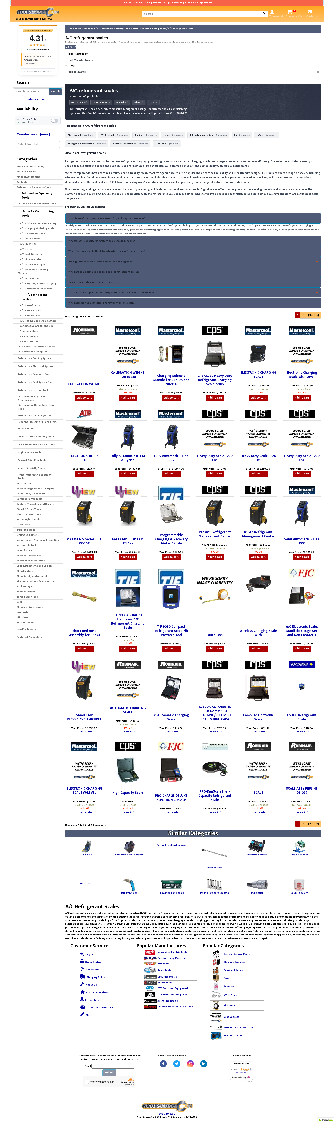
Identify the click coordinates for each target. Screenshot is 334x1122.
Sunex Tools (164, 982)
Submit (109, 1072)
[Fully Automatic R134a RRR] (171, 437)
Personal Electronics (29, 555)
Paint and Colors (233, 970)
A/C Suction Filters (30, 315)
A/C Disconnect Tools (31, 233)
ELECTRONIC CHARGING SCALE (258, 375)
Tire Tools (229, 1005)
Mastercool (79, 102)
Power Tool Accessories (31, 560)
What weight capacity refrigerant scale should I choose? (101, 241)
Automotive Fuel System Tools (35, 382)
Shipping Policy (95, 977)
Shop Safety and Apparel (32, 576)
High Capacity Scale (128, 793)
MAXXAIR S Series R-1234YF (128, 541)
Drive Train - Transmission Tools (36, 444)
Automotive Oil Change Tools (35, 415)
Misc (19, 602)
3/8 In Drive (230, 995)
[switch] (38, 120)
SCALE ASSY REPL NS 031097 (302, 791)
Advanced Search (37, 99)
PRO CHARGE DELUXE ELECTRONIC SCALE (171, 798)
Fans (226, 978)
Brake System (25, 428)
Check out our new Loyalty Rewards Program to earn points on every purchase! (167, 3)
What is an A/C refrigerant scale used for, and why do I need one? (106, 218)
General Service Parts (237, 954)
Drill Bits (87, 854)
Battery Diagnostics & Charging (35, 488)
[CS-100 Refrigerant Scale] (302, 686)
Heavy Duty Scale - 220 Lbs (215, 458)
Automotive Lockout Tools (240, 1027)
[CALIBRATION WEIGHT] (84, 354)
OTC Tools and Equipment (172, 988)
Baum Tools (164, 970)
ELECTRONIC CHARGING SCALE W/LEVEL (84, 791)
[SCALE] (258, 769)
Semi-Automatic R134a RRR (302, 541)
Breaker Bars (214, 868)
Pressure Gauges (257, 854)
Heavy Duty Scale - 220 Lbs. (258, 458)
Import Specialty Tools (31, 468)
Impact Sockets (26, 530)
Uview (138, 102)
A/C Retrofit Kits (29, 305)
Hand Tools (23, 524)
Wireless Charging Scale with (258, 633)
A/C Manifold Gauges (31, 264)
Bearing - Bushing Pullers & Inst (37, 422)
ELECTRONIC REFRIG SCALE (84, 458)
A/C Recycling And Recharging (37, 283)
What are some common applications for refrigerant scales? (103, 272)
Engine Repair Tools (29, 452)
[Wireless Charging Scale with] (258, 583)
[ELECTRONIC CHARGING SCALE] (258, 354)
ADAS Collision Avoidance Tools (37, 204)
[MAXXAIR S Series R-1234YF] (128, 513)
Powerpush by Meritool (171, 958)
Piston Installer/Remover (172, 845)
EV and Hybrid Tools (28, 519)
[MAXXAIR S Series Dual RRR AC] (84, 513)
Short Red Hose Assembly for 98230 (84, 633)
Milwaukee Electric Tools (172, 952)
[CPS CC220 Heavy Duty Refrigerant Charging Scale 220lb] (215, 354)
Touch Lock (215, 635)
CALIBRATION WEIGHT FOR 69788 (128, 375)
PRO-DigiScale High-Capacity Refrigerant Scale (214, 796)
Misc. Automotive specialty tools (35, 477)
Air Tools (22, 182)
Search (55, 91)
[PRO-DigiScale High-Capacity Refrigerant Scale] (215, 768)
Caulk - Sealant (299, 893)
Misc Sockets (231, 1017)
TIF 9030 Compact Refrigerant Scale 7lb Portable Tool (171, 631)
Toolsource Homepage (81, 28)
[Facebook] (163, 1063)
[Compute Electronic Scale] (258, 688)
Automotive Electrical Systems (36, 366)
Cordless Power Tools (29, 499)
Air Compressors (26, 171)
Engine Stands (299, 854)
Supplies (229, 986)
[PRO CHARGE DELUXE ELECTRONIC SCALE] (171, 769)
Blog (88, 1015)
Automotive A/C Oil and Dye (36, 326)
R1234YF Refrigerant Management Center (215, 534)
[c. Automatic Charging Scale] (171, 688)
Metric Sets (87, 883)
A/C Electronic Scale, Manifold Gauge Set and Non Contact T (302, 631)
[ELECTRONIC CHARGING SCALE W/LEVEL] (84, 769)
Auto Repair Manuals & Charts (36, 346)
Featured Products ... (29, 637)
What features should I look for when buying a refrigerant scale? (106, 251)
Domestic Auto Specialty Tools (35, 436)
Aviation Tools (25, 483)
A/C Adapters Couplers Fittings (38, 223)
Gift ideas (22, 617)
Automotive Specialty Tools (113, 28)
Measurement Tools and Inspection (38, 540)
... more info (84, 731)
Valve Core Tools (29, 341)
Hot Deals (22, 612)
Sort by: (70, 65)
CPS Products (101, 102)
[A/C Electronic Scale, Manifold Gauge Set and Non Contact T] (302, 596)
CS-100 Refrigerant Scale (302, 717)
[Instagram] (190, 1063)
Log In (89, 954)
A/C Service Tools (29, 310)
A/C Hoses (25, 249)
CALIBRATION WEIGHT (84, 384)
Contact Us (92, 969)
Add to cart (84, 397)
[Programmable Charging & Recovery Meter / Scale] (171, 513)
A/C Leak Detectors (30, 254)
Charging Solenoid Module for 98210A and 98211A (171, 380)
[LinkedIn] (203, 1063)
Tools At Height (26, 591)
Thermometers (28, 331)
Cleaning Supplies (234, 962)
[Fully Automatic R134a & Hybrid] (128, 437)
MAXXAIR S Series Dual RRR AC (84, 541)
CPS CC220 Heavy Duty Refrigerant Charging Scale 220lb (215, 380)
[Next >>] (313, 315)
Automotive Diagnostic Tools (34, 187)
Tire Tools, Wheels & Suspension (36, 581)
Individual (257, 893)
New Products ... (26, 629)
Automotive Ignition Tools (33, 390)
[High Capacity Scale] (128, 769)
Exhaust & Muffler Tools (31, 460)
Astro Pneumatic (167, 1001)
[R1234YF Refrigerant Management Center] (215, 513)
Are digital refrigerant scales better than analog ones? (100, 261)
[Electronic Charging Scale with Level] (302, 354)
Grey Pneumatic (167, 977)
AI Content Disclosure (99, 1007)
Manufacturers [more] (33, 134)
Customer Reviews (97, 992)
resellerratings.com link (241, 1077)
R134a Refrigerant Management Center (258, 534)
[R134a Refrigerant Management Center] (258, 513)
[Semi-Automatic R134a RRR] (302, 513)
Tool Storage (24, 586)
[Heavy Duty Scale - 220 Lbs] (215, 437)
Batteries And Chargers (129, 854)
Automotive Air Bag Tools (34, 351)
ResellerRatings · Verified (37, 71)
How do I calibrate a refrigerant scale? (90, 282)
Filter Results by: (78, 54)
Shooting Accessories (30, 607)
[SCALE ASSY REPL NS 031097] (302, 769)
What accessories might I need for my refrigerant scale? (101, 303)
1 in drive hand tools (172, 893)
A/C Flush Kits (27, 244)
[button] (327, 1104)
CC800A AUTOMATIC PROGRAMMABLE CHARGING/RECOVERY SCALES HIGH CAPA (214, 713)
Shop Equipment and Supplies (35, 566)
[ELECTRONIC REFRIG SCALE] (84, 437)
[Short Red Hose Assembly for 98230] (84, 596)
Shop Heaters (25, 571)
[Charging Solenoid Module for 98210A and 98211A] (171, 354)
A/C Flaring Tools (29, 238)
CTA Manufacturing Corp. (172, 994)
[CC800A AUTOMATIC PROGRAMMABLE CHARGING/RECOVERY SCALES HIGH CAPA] (215, 688)
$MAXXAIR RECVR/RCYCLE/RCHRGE (84, 717)
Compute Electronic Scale (258, 717)
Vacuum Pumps (28, 336)
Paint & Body (24, 550)
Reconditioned (25, 622)
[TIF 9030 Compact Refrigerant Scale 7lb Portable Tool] (171, 596)
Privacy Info (92, 1000)
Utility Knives (129, 893)
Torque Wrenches (27, 597)
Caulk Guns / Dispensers (31, 494)
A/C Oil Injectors (28, 278)
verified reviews (37, 49)
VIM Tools (163, 964)
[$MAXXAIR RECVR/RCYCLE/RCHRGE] (84, 688)
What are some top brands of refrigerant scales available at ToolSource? (111, 292)
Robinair (122, 102)
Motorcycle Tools (27, 545)
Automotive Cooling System (34, 358)
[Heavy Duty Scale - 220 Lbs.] (258, 437)
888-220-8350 (167, 1114)
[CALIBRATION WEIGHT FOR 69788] (128, 354)
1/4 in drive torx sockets (214, 893)
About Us (91, 985)
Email (88, 1066)
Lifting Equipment (28, 535)
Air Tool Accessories (29, 177)
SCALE (258, 793)
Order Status (93, 962)
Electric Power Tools (29, 514)
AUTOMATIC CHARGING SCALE (128, 710)
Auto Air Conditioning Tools (149, 28)
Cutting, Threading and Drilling (35, 504)
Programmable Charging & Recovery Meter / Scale (171, 539)
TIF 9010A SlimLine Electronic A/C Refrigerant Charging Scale (128, 621)
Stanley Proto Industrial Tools (175, 1006)
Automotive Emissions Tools (34, 374)
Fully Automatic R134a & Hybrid (128, 458)
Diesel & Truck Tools (29, 509)
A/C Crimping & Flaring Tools (36, 228)
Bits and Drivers (233, 1035)
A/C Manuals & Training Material (33, 271)
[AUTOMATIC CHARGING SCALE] (128, 688)
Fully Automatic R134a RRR (171, 458)
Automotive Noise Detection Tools (36, 407)
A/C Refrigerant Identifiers (35, 289)
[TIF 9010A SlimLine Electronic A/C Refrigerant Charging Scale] (128, 596)
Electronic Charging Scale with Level (302, 375)
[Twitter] (176, 1063)
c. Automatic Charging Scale (171, 717)
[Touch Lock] (215, 596)
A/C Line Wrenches (30, 259)
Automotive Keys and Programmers (31, 398)
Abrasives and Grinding (30, 166)
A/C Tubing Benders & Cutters (37, 321)
